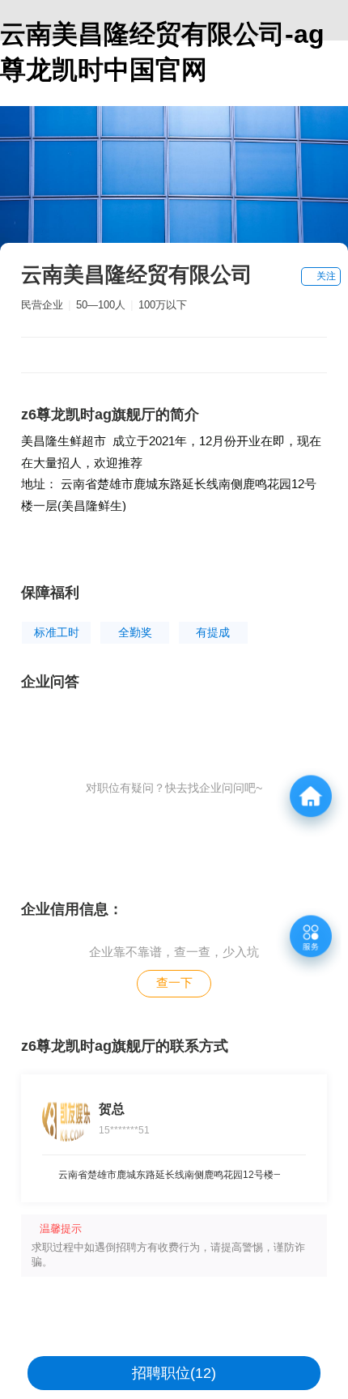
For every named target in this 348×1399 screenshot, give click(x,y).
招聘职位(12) (174, 1373)
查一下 (174, 982)
